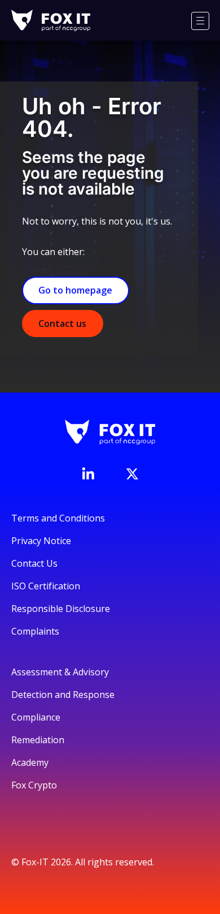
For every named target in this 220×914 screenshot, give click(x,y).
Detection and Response (63, 694)
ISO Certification (45, 586)
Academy (30, 762)
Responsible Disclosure (60, 608)
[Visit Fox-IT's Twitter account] (132, 474)
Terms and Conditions (58, 518)
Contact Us (34, 563)
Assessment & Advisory (60, 672)
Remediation (37, 740)
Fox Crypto (34, 785)
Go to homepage (75, 290)
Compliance (35, 717)
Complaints (35, 631)
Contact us (62, 323)
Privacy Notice (41, 540)
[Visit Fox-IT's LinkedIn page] (88, 473)
